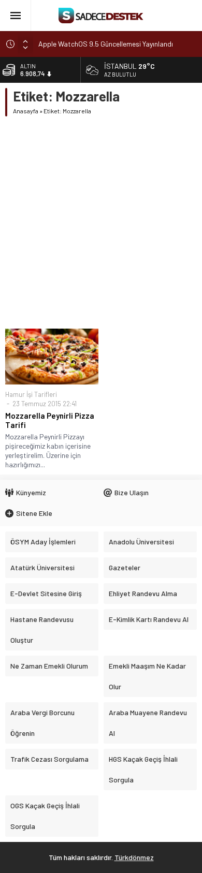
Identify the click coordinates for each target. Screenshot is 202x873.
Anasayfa (25, 110)
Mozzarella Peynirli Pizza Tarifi (49, 420)
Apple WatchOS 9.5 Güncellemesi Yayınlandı (105, 43)
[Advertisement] (101, 222)
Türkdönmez (134, 857)
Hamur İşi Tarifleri (31, 394)
